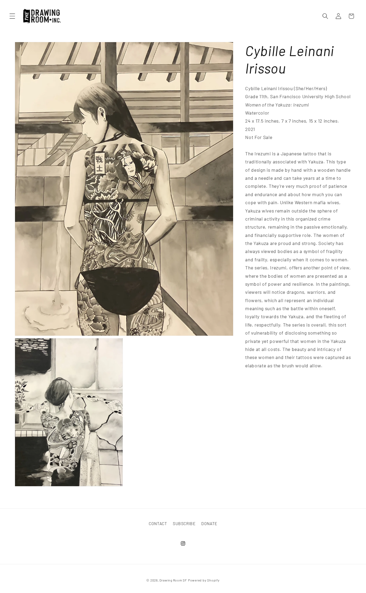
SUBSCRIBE (184, 523)
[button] (12, 16)
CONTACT (158, 523)
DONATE (209, 523)
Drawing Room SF (173, 580)
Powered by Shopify (204, 580)
